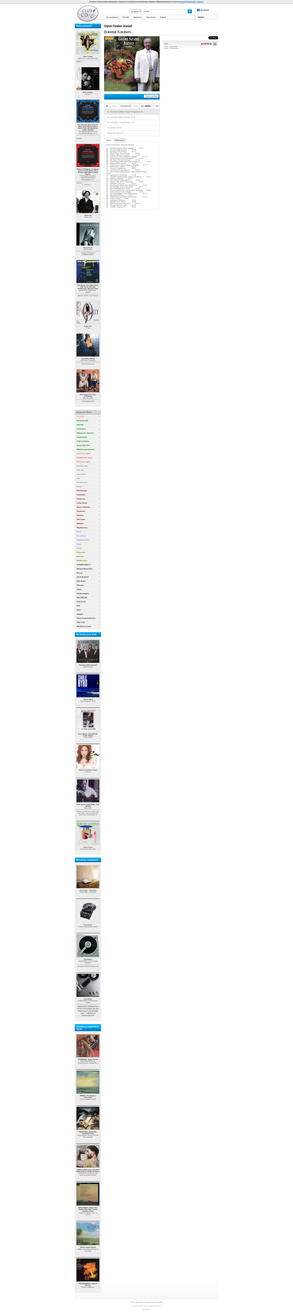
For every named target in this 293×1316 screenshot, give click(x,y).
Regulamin (139, 1302)
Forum (154, 1302)
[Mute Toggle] (142, 106)
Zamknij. (200, 2)
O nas (132, 1302)
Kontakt (147, 1302)
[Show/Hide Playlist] (157, 106)
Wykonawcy (119, 140)
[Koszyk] (205, 10)
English (160, 1302)
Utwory (108, 140)
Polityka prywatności (154, 1306)
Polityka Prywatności (187, 2)
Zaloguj (201, 17)
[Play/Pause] (107, 106)
